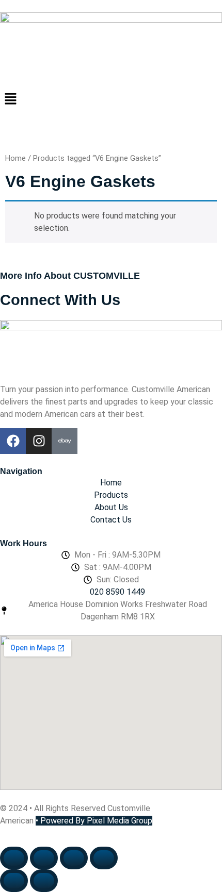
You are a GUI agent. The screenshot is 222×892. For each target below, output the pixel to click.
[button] (111, 99)
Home (15, 158)
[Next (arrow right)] (44, 880)
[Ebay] (64, 441)
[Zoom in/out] (14, 858)
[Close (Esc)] (104, 858)
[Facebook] (13, 441)
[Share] (74, 858)
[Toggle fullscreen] (44, 858)
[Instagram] (39, 441)
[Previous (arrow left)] (14, 880)
